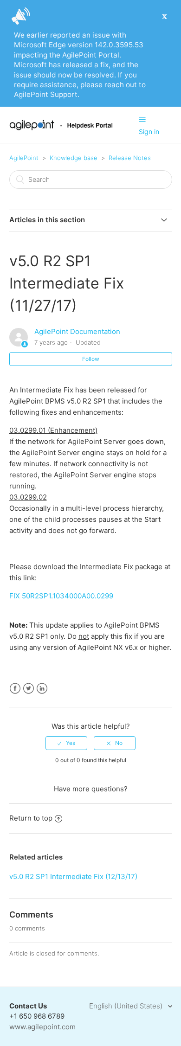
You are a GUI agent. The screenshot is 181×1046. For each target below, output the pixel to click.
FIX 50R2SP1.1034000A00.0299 (61, 595)
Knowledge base (73, 157)
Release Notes (130, 157)
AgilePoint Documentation (77, 331)
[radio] (66, 743)
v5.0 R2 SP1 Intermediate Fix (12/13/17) (73, 876)
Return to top (30, 818)
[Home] (61, 127)
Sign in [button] (149, 131)
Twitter (28, 688)
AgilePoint (24, 157)
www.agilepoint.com (42, 1026)
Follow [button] (90, 358)
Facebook (15, 688)
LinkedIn (42, 688)
